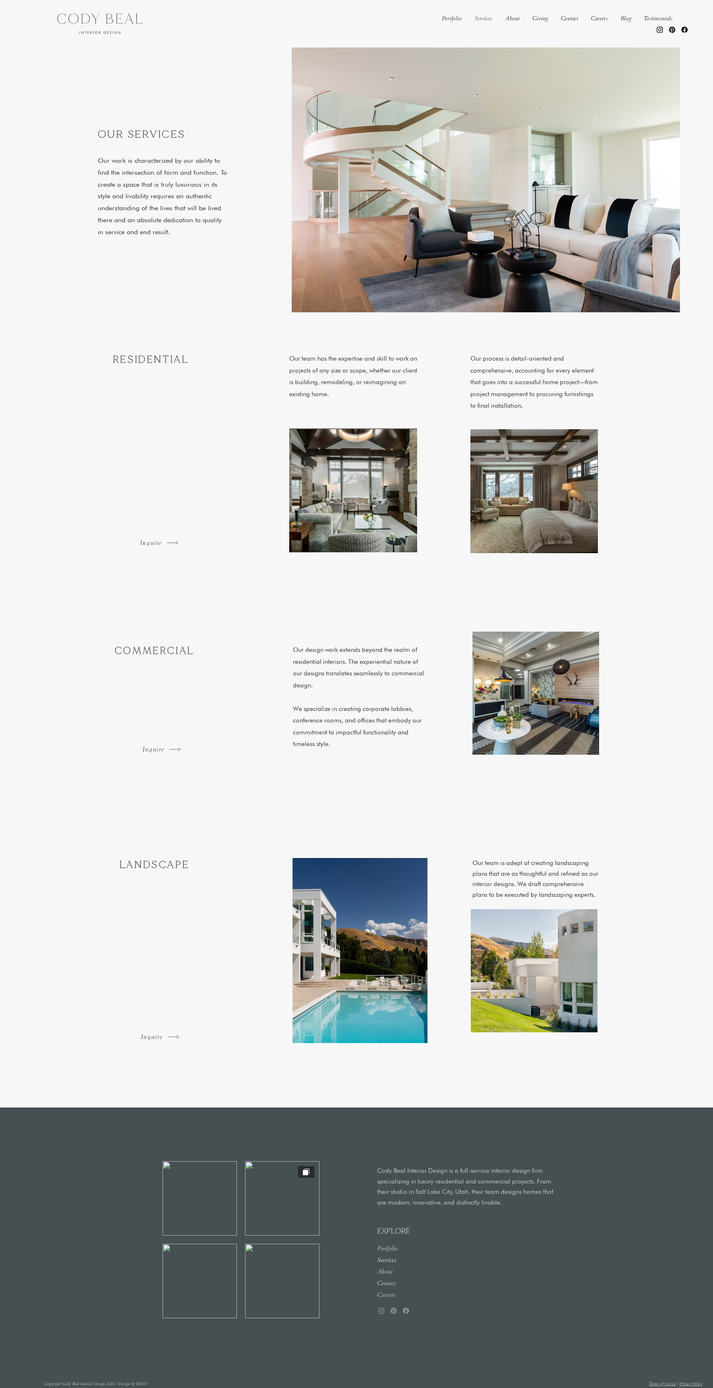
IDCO (141, 1384)
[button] (451, 19)
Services (386, 1260)
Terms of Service (662, 1384)
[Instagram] (660, 30)
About (384, 1271)
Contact (386, 1283)
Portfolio (387, 1248)
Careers (386, 1295)
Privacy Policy (691, 1384)
